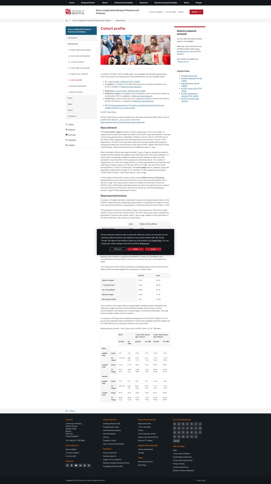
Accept (153, 249)
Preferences (118, 249)
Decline (135, 249)
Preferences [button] (144, 243)
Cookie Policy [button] (156, 240)
